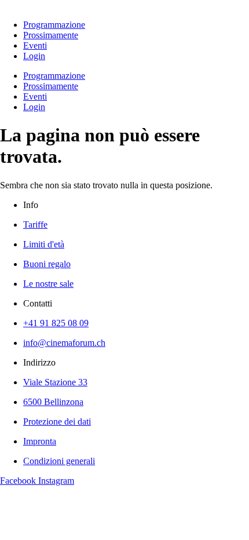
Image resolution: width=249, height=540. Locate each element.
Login (34, 56)
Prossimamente (50, 35)
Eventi (35, 45)
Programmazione (54, 25)
